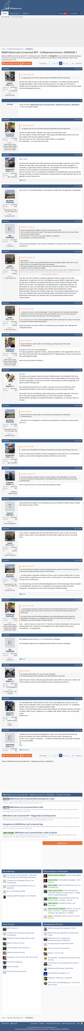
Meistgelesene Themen (53, 924)
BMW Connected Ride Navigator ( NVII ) (62, 928)
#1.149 (79, 370)
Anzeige (10, 104)
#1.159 (79, 698)
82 (73, 63)
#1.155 (79, 560)
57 (57, 63)
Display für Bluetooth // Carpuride (60, 978)
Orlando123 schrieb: (26, 227)
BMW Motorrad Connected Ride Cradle (23, 807)
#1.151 (79, 441)
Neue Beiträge (5, 17)
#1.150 (79, 405)
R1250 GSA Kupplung (14, 962)
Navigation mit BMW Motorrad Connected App (23, 824)
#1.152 (79, 468)
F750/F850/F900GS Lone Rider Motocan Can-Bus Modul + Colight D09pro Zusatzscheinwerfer (64, 892)
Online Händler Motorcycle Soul (18, 948)
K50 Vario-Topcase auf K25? (16, 971)
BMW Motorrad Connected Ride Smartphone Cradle (28, 799)
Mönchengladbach (11, 687)
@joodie (23, 320)
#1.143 (79, 155)
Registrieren (62, 843)
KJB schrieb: (24, 671)
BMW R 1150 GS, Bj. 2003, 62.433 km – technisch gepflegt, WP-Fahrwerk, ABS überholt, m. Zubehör (64, 910)
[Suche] (81, 13)
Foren (5, 13)
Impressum (34, 1023)
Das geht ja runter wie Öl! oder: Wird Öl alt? (22, 957)
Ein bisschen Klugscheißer (16, 891)
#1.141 (79, 69)
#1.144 (79, 186)
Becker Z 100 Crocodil (55, 953)
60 (67, 63)
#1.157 (79, 635)
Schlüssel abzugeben (64, 875)
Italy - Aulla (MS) (12, 177)
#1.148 (79, 335)
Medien (25, 13)
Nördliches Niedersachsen (12, 492)
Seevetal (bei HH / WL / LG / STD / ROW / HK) (10, 211)
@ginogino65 (24, 190)
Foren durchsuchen (17, 17)
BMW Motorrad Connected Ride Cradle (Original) (30, 832)
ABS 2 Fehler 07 (12, 928)
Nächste (78, 63)
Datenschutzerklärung (68, 1023)
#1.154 (79, 529)
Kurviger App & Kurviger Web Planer (61, 943)
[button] (20, 13)
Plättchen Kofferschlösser (16, 952)
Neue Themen (8, 924)
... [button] (51, 63)
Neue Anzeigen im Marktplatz (56, 871)
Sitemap (41, 1023)
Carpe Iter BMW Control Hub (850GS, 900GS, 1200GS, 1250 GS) (63, 899)
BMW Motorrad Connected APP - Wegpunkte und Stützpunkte (29, 815)
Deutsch (14, 1023)
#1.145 (79, 221)
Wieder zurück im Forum (15, 943)
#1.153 (79, 499)
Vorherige (43, 63)
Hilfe (78, 1023)
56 (54, 63)
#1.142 (79, 119)
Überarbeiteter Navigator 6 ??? (58, 973)
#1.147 (79, 303)
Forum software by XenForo (42, 1027)
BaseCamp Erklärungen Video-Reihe (60, 968)
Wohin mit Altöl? (13, 967)
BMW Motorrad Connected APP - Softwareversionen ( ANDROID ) (59, 939)
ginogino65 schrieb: (26, 566)
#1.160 (79, 730)
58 (60, 63)
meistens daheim (12, 720)
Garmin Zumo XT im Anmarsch (59, 948)
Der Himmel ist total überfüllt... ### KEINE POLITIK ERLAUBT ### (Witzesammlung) (22, 876)
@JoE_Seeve (23, 159)
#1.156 (79, 600)
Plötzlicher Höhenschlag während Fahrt (21, 938)
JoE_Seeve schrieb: (26, 74)
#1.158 (79, 665)
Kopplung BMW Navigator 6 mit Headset (21, 896)
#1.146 (79, 251)
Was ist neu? (14, 13)
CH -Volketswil (13, 91)
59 (64, 63)
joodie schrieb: (24, 341)
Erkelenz (14, 273)
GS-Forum (6, 1023)
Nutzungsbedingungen (53, 1023)
